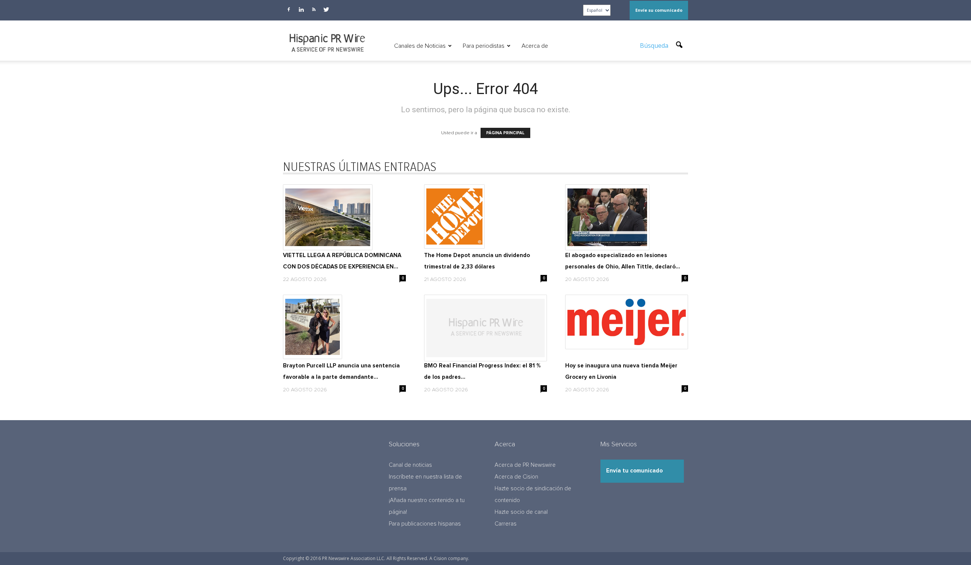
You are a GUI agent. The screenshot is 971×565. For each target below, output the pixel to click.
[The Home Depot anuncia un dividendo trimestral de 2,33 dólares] (485, 216)
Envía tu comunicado (634, 471)
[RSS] (313, 9)
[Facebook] (288, 9)
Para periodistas (483, 46)
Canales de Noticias (420, 46)
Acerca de (535, 46)
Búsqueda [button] (655, 45)
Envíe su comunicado (658, 10)
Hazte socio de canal (521, 512)
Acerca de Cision (516, 477)
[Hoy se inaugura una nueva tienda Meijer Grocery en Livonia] (626, 322)
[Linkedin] (301, 9)
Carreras (506, 524)
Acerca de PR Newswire (525, 465)
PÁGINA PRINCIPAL (505, 133)
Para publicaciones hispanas (425, 524)
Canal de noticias (410, 465)
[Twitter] (326, 9)
